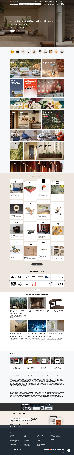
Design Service (57, 1)
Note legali (38, 445)
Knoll (60, 380)
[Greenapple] (27, 284)
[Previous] (9, 52)
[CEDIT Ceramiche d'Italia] (40, 277)
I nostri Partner (12, 435)
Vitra (58, 380)
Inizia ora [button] (12, 30)
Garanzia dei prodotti (40, 441)
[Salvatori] (53, 277)
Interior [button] (11, 1)
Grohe (45, 393)
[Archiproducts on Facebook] (11, 426)
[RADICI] (16, 151)
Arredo (19, 379)
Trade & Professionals (51, 1)
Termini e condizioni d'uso (50, 452)
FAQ (10, 436)
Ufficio (35, 379)
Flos (62, 380)
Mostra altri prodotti (37, 264)
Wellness (43, 379)
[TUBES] (30, 151)
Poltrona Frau (35, 383)
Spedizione (38, 440)
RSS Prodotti (59, 452)
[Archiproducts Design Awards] (30, 88)
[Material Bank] (16, 88)
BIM (17, 1)
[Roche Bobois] (20, 284)
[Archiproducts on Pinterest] (15, 426)
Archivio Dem (25, 441)
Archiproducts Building (27, 445)
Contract (46, 379)
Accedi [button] (62, 4)
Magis (11, 384)
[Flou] (47, 277)
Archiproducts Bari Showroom (14, 441)
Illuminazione (23, 379)
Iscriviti (34, 418)
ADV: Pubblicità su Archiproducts (55, 436)
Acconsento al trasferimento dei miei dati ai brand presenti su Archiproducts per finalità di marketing (21, 421)
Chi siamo (11, 432)
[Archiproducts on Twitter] (17, 426)
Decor (40, 379)
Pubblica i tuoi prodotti (53, 432)
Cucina (38, 379)
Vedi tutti (37, 289)
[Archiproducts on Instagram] (13, 426)
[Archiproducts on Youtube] (21, 426)
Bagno (28, 379)
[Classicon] (60, 277)
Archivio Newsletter (26, 440)
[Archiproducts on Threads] (19, 426)
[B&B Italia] (13, 284)
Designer (25, 435)
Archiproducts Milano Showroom (14, 440)
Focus (24, 439)
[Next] (65, 52)
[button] (36, 1)
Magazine (25, 436)
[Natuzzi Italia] (47, 284)
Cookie (45, 452)
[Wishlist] (57, 4)
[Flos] (27, 277)
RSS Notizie (55, 452)
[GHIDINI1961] (53, 284)
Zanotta (14, 381)
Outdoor (31, 379)
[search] (20, 4)
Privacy (39, 452)
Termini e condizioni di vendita (41, 444)
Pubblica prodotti (41, 1)
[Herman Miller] (33, 284)
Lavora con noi (12, 439)
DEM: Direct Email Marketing (54, 435)
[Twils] (20, 277)
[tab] (13, 431)
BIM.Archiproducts (26, 444)
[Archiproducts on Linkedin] (23, 426)
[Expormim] (40, 284)
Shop (37, 436)
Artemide (11, 381)
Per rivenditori (46, 1)
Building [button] (14, 1)
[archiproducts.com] (14, 4)
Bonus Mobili (39, 439)
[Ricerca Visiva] (40, 4)
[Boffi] (60, 284)
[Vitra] (13, 277)
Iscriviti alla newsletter (13, 444)
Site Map (62, 452)
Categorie (25, 432)
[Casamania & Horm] (33, 277)
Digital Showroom (52, 441)
